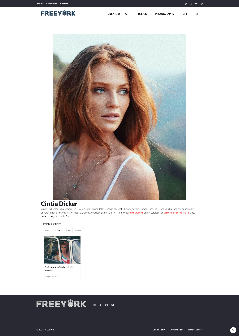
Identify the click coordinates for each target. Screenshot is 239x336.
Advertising (51, 3)
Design (142, 13)
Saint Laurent (135, 212)
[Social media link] (186, 3)
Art (127, 13)
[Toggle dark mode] (233, 330)
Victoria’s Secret (172, 212)
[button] (195, 14)
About (40, 3)
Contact (64, 3)
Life (185, 13)
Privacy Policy (176, 329)
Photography (164, 13)
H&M (186, 212)
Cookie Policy (159, 329)
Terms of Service (194, 329)
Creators (114, 13)
